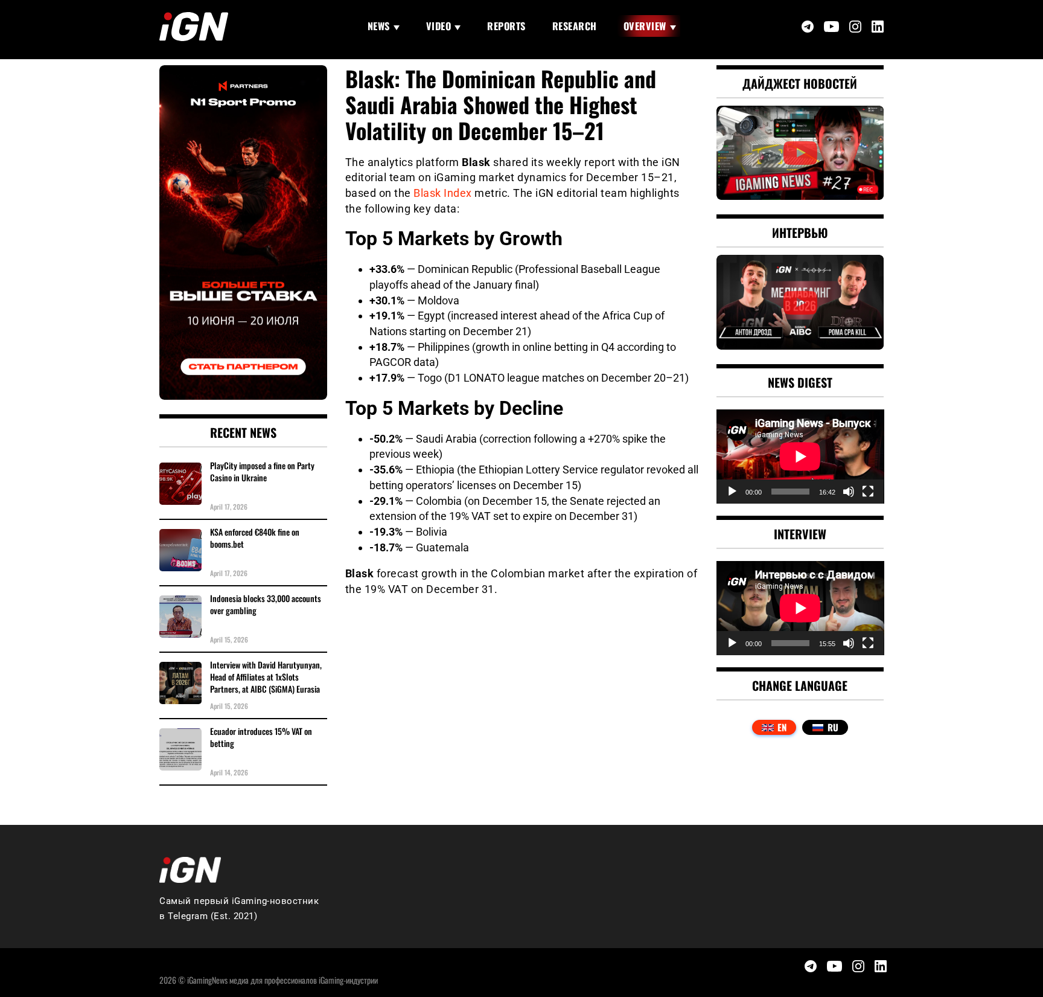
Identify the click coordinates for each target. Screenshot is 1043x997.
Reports (506, 26)
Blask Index (442, 193)
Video (438, 26)
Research (574, 26)
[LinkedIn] (878, 27)
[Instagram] (855, 27)
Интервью (800, 232)
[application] (800, 456)
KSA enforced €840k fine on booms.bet (254, 538)
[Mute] (849, 492)
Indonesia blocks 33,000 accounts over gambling (265, 604)
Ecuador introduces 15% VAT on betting (261, 737)
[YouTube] (831, 26)
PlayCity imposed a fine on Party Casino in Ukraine (262, 472)
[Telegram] (808, 27)
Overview (645, 26)
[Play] (732, 492)
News (379, 26)
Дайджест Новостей (799, 83)
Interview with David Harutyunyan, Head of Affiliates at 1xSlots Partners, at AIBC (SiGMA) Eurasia (266, 677)
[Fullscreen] (868, 492)
